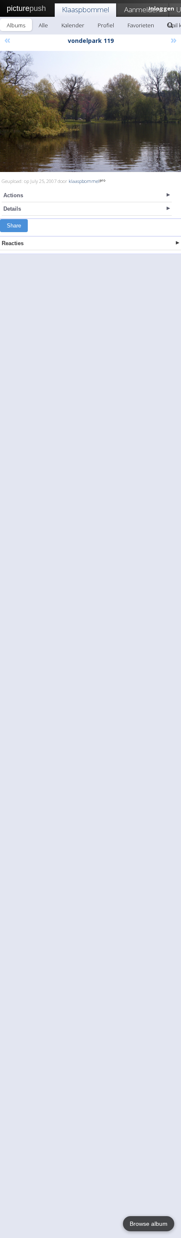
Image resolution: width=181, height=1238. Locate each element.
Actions (13, 195)
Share (14, 225)
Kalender (72, 25)
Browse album (149, 1223)
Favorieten (141, 25)
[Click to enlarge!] (90, 111)
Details (12, 209)
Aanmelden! (142, 9)
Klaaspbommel (85, 9)
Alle (43, 25)
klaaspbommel (84, 181)
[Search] (170, 25)
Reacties (13, 243)
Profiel (106, 25)
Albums (16, 25)
